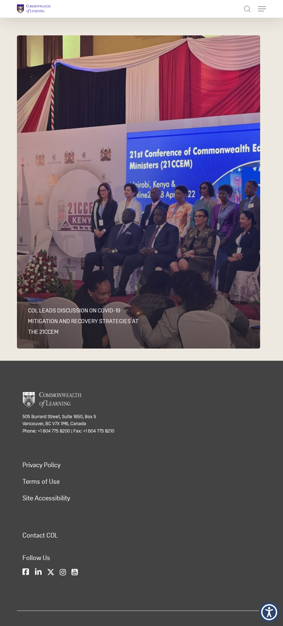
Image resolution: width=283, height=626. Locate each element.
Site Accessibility (46, 498)
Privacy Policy (41, 465)
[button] (269, 612)
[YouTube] (74, 572)
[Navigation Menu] (262, 9)
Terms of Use (41, 481)
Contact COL (40, 535)
